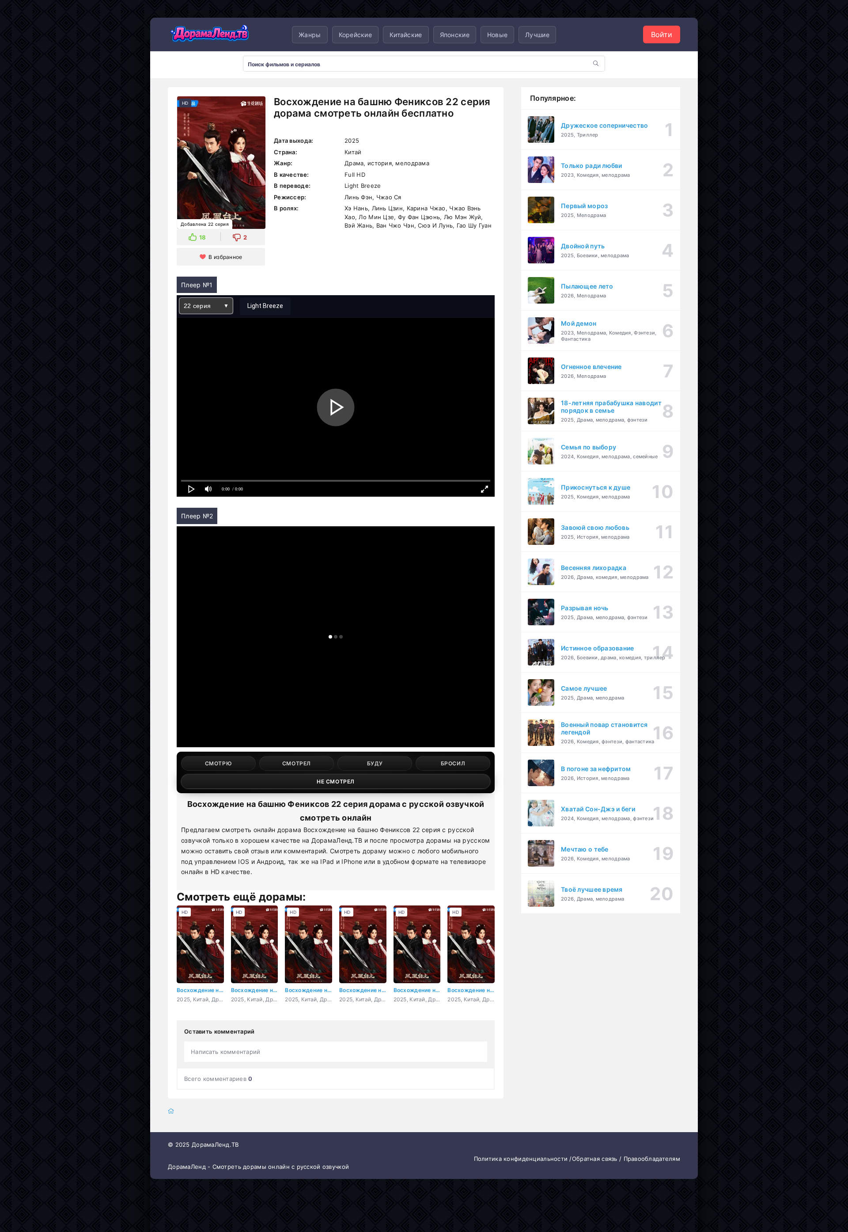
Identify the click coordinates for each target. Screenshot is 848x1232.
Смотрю (218, 763)
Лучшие (537, 34)
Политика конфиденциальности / (523, 1158)
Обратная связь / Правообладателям (626, 1158)
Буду (374, 763)
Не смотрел (336, 781)
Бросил (453, 763)
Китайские (406, 34)
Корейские (355, 34)
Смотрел (296, 763)
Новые (497, 34)
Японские (454, 34)
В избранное (225, 257)
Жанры (310, 34)
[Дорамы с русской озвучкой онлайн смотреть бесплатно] (210, 34)
